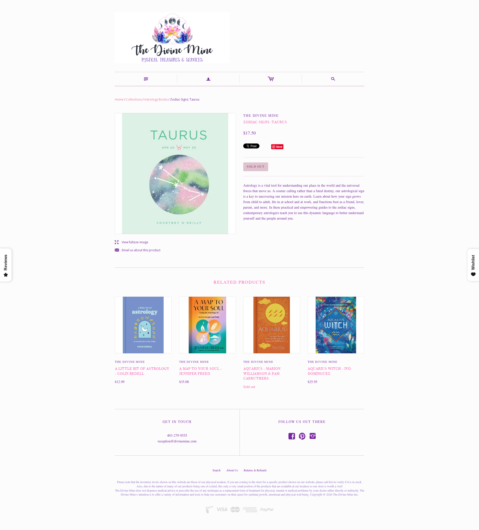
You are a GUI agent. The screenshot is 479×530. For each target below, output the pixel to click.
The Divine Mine (130, 362)
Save (279, 146)
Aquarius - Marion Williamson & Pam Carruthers (261, 374)
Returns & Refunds (255, 470)
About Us (232, 470)
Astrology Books (156, 99)
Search (217, 470)
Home (119, 99)
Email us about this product (137, 250)
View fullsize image (131, 242)
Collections (134, 99)
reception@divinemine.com (177, 441)
